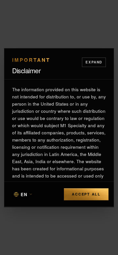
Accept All (86, 194)
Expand (94, 62)
